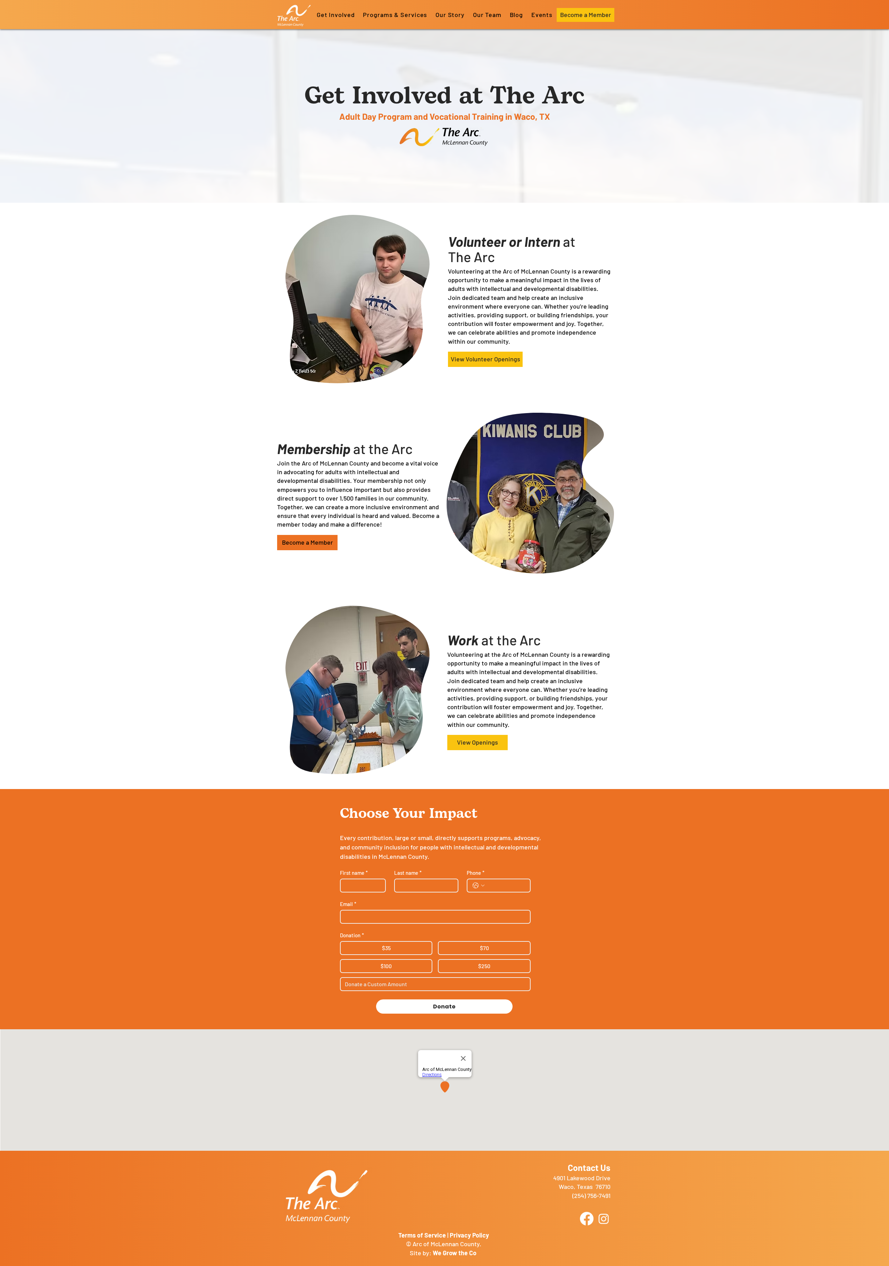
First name (354, 873)
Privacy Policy (469, 1235)
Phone (475, 873)
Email (348, 904)
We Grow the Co (455, 1253)
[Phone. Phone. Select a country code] (478, 885)
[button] (395, 14)
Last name (408, 873)
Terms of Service (422, 1235)
